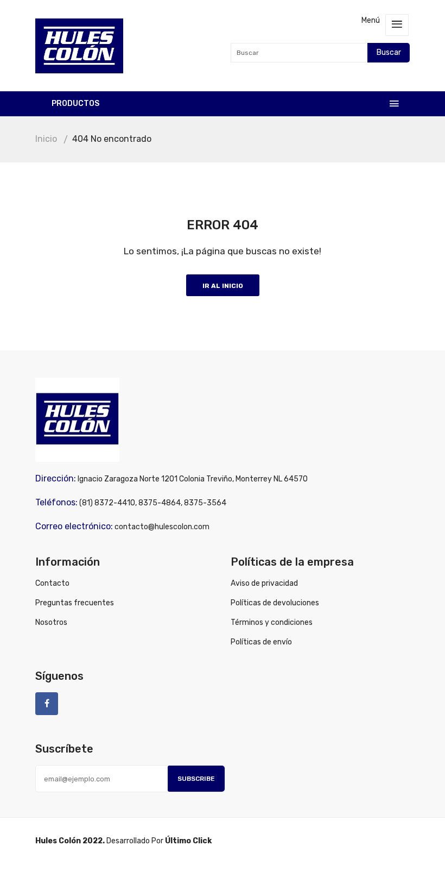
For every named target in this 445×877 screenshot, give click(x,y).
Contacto (52, 583)
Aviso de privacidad (264, 583)
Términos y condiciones (272, 622)
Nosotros (51, 622)
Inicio (46, 139)
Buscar (389, 52)
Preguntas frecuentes (74, 602)
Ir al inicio (222, 286)
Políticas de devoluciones (275, 602)
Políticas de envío (261, 642)
